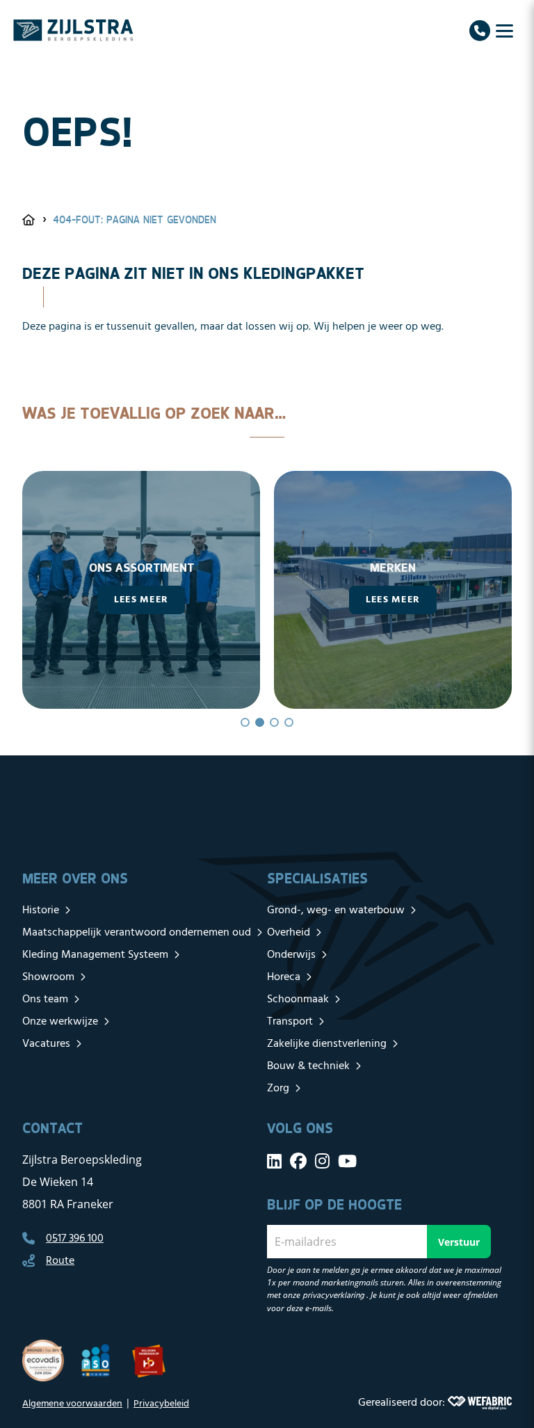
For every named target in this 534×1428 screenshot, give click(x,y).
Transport (290, 1022)
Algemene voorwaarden (72, 1404)
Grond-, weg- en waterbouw (336, 910)
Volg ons (300, 1128)
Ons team (45, 999)
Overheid (288, 933)
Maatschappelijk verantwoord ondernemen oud (136, 933)
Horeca (283, 977)
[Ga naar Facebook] (298, 1160)
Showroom (48, 977)
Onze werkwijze (60, 1022)
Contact (52, 1128)
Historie (40, 910)
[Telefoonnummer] (479, 30)
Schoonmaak (298, 999)
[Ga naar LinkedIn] (274, 1160)
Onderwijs (291, 955)
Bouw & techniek (308, 1066)
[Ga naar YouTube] (347, 1160)
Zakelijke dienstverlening (327, 1044)
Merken (275, 567)
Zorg (278, 1089)
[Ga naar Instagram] (322, 1160)
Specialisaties (317, 878)
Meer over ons (75, 878)
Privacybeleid (161, 1404)
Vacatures (46, 1044)
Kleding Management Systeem (95, 955)
